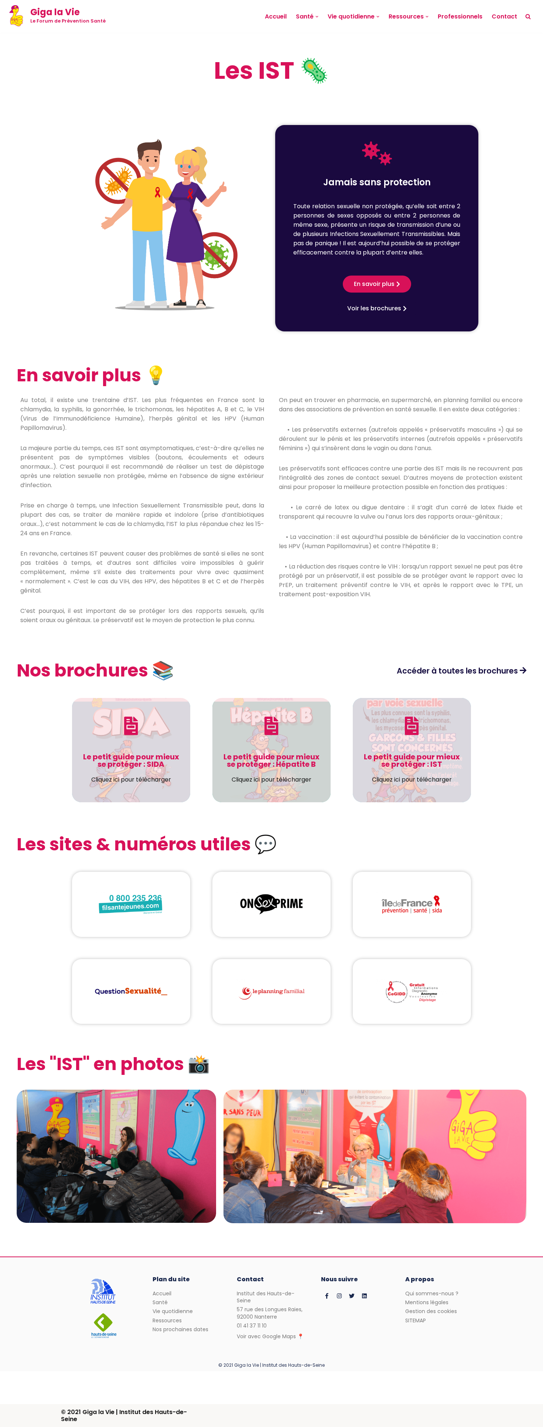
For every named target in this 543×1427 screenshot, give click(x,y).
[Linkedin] (364, 1295)
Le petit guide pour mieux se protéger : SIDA (131, 760)
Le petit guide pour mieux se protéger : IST (412, 760)
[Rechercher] (528, 16)
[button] (316, 16)
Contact (504, 16)
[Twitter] (351, 1295)
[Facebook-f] (326, 1295)
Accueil (276, 16)
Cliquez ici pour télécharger (131, 779)
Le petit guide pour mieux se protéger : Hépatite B (271, 760)
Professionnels (460, 16)
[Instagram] (339, 1295)
